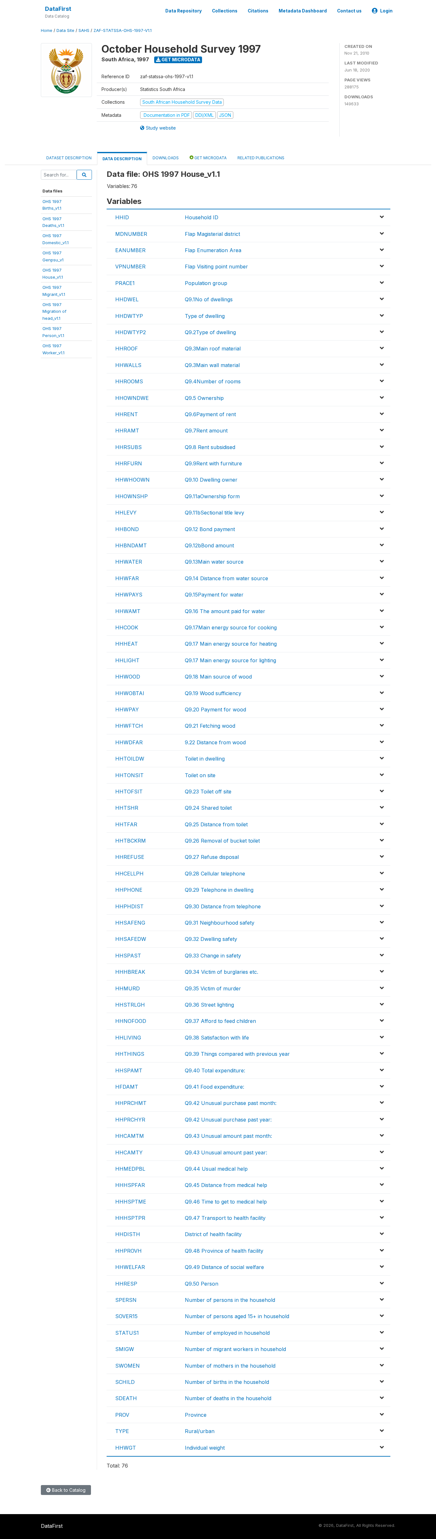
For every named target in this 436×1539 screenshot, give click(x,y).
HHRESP (126, 1283)
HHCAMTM (129, 1136)
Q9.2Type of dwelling (210, 332)
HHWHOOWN (132, 480)
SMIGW (124, 1349)
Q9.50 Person (201, 1283)
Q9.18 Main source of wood (218, 676)
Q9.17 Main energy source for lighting (230, 660)
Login (386, 10)
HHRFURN (128, 463)
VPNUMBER (130, 266)
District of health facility (213, 1234)
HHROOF (126, 348)
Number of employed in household (227, 1333)
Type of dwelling (205, 316)
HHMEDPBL (130, 1169)
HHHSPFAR (130, 1185)
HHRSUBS (128, 447)
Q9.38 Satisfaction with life (217, 1037)
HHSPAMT (128, 1070)
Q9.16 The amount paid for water (225, 611)
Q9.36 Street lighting (209, 1005)
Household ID (201, 217)
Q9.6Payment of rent (210, 414)
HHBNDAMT (131, 545)
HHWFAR (127, 578)
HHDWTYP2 (130, 332)
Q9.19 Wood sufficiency (213, 693)
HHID (122, 217)
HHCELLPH (129, 873)
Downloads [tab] (166, 157)
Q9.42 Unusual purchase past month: (230, 1103)
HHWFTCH (129, 726)
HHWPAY (127, 709)
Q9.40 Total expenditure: (215, 1070)
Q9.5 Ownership (204, 398)
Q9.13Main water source (214, 562)
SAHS (84, 30)
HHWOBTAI (129, 693)
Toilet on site (200, 775)
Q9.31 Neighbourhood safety (219, 923)
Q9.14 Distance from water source (226, 578)
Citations (258, 10)
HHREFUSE (129, 857)
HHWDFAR (129, 742)
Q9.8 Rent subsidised (210, 447)
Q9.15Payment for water (214, 594)
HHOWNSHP (131, 496)
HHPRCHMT (131, 1103)
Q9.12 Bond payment (210, 529)
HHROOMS (129, 381)
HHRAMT (127, 430)
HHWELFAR (130, 1267)
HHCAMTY (129, 1152)
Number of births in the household (227, 1382)
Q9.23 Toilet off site (208, 791)
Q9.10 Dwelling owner (211, 480)
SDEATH (126, 1398)
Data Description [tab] (122, 158)
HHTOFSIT (129, 791)
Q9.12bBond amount (209, 545)
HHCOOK (126, 627)
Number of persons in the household (230, 1300)
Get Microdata (180, 59)
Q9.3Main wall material (212, 365)
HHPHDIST (129, 906)
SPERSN (126, 1300)
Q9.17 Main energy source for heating (231, 644)
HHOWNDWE (132, 398)
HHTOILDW (129, 758)
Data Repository (183, 10)
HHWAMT (127, 611)
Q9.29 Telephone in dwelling (219, 890)
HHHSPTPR (130, 1218)
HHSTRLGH (130, 1005)
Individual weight (205, 1448)
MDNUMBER (131, 234)
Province (196, 1415)
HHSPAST (128, 955)
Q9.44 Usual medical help (216, 1169)
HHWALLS (128, 365)
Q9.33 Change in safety (213, 955)
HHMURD (127, 988)
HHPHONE (128, 890)
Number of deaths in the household (228, 1398)
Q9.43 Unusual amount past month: (228, 1136)
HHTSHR (126, 808)
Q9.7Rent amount (206, 430)
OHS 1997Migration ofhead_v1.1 (54, 311)
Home (46, 30)
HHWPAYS (128, 594)
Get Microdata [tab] (210, 157)
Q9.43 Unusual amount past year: (226, 1152)
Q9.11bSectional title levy (214, 512)
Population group (206, 283)
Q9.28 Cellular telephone (215, 873)
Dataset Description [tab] (69, 157)
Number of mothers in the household (230, 1366)
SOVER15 (126, 1316)
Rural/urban (199, 1431)
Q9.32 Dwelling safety (211, 939)
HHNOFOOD (130, 1021)
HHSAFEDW (130, 939)
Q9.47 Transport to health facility (225, 1218)
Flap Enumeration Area (213, 250)
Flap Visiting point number (216, 266)
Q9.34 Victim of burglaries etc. (221, 972)
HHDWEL (127, 299)
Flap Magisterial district (212, 234)
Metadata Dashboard (303, 10)
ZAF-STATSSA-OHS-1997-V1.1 (123, 30)
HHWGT (125, 1448)
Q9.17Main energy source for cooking (231, 627)
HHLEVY (126, 512)
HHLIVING (128, 1037)
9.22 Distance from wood (215, 742)
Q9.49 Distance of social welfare (224, 1267)
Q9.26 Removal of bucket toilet (222, 840)
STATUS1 (127, 1333)
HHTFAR (126, 824)
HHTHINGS (129, 1054)
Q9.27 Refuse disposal (212, 857)
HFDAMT (126, 1087)
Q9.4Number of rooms (213, 381)
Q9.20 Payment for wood (215, 709)
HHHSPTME (130, 1201)
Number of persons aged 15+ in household (237, 1316)
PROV (122, 1415)
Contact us (349, 10)
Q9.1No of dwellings (209, 299)
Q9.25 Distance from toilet (216, 824)
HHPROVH (128, 1251)
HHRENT (126, 414)
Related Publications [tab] (260, 157)
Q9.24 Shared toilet (208, 808)
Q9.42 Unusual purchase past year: (228, 1119)
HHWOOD (127, 676)
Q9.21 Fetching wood (210, 726)
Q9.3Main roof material (213, 348)
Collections (224, 10)
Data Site (65, 30)
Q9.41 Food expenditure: (214, 1087)
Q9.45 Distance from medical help (226, 1185)
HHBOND (127, 529)
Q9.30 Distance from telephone (223, 906)
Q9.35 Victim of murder (213, 988)
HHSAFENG (130, 923)
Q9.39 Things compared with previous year (237, 1054)
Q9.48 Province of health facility (224, 1251)
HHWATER (128, 562)
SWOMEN (127, 1366)
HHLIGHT (127, 660)
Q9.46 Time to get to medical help (226, 1201)
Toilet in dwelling (205, 758)
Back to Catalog (68, 1490)
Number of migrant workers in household (235, 1349)
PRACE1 (125, 283)
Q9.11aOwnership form (212, 496)
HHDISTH (127, 1234)
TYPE (122, 1431)
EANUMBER (130, 250)
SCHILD (125, 1382)
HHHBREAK (130, 972)
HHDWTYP (129, 316)
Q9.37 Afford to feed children (220, 1021)
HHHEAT (126, 644)
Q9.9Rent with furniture (213, 463)
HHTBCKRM (130, 840)
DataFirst (58, 8)
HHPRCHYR (130, 1119)
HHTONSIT (129, 775)
